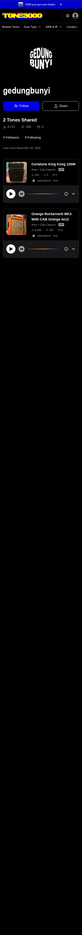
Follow (24, 106)
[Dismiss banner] (61, 4)
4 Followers (11, 137)
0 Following (33, 137)
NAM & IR (52, 26)
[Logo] (22, 16)
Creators (72, 26)
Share (63, 106)
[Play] (10, 193)
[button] (41, 4)
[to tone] (16, 172)
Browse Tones (10, 26)
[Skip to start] (21, 194)
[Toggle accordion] (73, 194)
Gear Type (30, 26)
